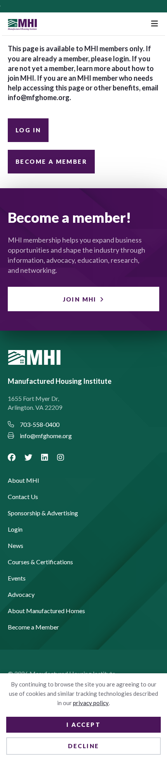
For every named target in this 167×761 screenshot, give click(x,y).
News (15, 546)
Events (17, 578)
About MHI (23, 480)
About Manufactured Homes (46, 611)
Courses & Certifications (40, 562)
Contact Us (23, 497)
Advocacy (21, 594)
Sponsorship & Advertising (43, 513)
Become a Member (51, 161)
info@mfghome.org (39, 97)
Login (15, 529)
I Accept (83, 724)
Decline (83, 745)
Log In (28, 130)
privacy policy (91, 702)
